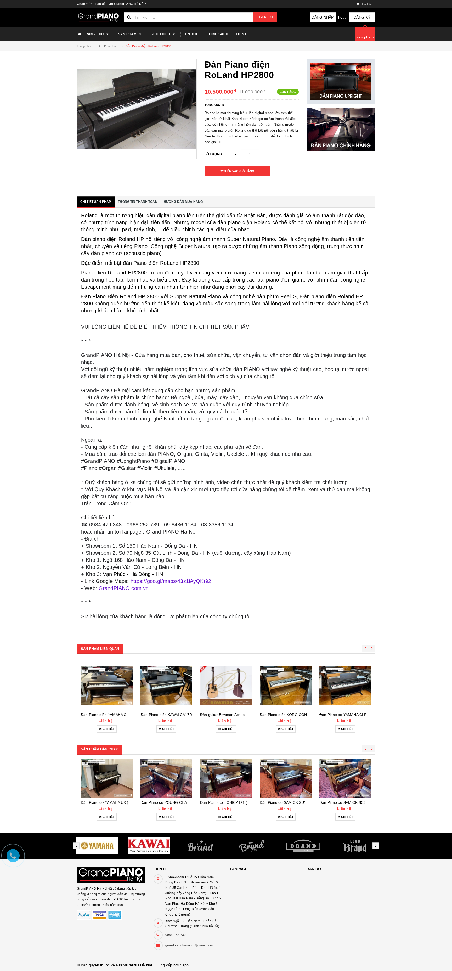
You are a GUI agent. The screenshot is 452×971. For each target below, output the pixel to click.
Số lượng (213, 154)
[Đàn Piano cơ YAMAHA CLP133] (345, 686)
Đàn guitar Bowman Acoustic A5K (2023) (234, 714)
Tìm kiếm (265, 17)
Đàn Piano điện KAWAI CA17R (166, 714)
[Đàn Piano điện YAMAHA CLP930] (107, 686)
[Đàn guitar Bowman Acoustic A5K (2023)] (226, 686)
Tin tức (191, 34)
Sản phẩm (128, 34)
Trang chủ (93, 34)
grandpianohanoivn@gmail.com (189, 945)
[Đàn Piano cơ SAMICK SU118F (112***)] (286, 778)
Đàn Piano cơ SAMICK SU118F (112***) (293, 802)
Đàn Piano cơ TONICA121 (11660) (229, 802)
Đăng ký (362, 17)
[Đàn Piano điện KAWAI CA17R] (166, 686)
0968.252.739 (175, 935)
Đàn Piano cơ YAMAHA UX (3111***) (111, 802)
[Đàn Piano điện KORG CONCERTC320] (286, 686)
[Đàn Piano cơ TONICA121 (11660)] (226, 778)
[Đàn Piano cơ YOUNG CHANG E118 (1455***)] (166, 778)
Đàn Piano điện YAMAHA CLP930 (109, 714)
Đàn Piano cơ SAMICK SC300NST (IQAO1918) (359, 802)
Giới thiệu (161, 34)
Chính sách (217, 34)
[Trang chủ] (98, 17)
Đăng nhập (323, 17)
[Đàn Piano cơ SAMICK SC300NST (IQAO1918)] (345, 778)
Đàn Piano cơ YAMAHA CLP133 (346, 714)
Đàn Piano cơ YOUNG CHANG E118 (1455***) (179, 802)
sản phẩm (365, 37)
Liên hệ (243, 34)
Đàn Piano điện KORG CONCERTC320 (293, 714)
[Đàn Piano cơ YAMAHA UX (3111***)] (107, 778)
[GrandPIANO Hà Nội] (111, 872)
